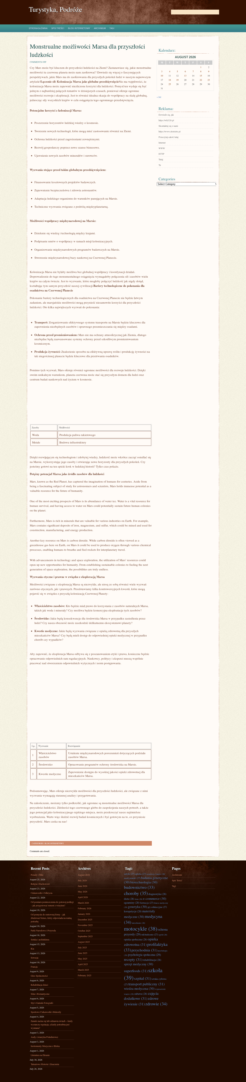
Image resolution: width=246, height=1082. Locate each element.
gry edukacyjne (157, 907)
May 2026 (82, 891)
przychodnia (144, 949)
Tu (160, 164)
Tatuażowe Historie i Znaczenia (45, 1064)
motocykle (140, 928)
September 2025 (85, 936)
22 (201, 79)
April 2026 (83, 897)
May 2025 (82, 958)
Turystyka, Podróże (55, 9)
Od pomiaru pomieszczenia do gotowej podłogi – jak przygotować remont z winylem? (52, 903)
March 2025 (83, 969)
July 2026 (82, 880)
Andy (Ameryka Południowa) (44, 1036)
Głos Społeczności (39, 975)
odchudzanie (149, 934)
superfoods (136, 970)
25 (170, 84)
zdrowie (156, 1003)
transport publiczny (146, 983)
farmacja (146, 902)
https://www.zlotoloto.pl (169, 131)
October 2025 (84, 930)
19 (177, 79)
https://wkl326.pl (166, 120)
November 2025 (85, 925)
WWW (162, 148)
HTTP (161, 153)
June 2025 (82, 952)
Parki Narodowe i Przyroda (43, 930)
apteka (140, 874)
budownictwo (139, 887)
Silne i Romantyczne (40, 993)
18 (170, 79)
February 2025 (84, 975)
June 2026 (82, 885)
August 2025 (84, 941)
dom (138, 899)
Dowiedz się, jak (166, 114)
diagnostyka (157, 894)
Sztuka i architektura (40, 939)
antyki (129, 874)
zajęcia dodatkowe (141, 996)
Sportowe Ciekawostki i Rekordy (46, 1011)
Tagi (112, 28)
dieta (129, 899)
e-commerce (154, 898)
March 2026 (83, 902)
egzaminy (132, 902)
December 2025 (85, 919)
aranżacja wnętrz (156, 874)
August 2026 (84, 874)
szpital (142, 978)
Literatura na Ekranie (40, 1055)
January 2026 (84, 913)
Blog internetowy (79, 28)
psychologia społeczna (144, 955)
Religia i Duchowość (40, 883)
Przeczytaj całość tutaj (168, 137)
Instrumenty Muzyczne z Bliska (45, 1046)
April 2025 (83, 964)
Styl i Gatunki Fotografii (42, 1002)
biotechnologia (143, 882)
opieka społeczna (135, 939)
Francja (34, 966)
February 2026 (84, 908)
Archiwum (100, 28)
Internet (162, 142)
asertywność (132, 878)
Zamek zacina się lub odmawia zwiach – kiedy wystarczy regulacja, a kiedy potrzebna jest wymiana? (52, 1024)
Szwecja (34, 957)
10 (162, 75)
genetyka (137, 906)
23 (209, 79)
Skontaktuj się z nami (168, 125)
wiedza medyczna (139, 988)
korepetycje (133, 911)
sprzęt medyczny (138, 964)
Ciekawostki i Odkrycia (41, 892)
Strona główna (38, 28)
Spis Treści (57, 28)
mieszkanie (138, 923)
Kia (32, 948)
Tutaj (161, 159)
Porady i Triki (37, 874)
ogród (163, 934)
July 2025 (82, 947)
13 (185, 75)
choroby (136, 893)
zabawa (140, 994)
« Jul (159, 96)
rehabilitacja (152, 960)
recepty (133, 959)
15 (201, 75)
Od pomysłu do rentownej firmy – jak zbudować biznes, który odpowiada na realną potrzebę (51, 918)
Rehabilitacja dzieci (39, 984)
